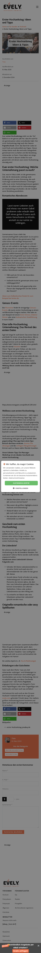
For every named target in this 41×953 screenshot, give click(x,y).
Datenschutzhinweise (16, 478)
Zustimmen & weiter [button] (21, 483)
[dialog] (20, 476)
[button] (20, 948)
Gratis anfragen (20, 951)
